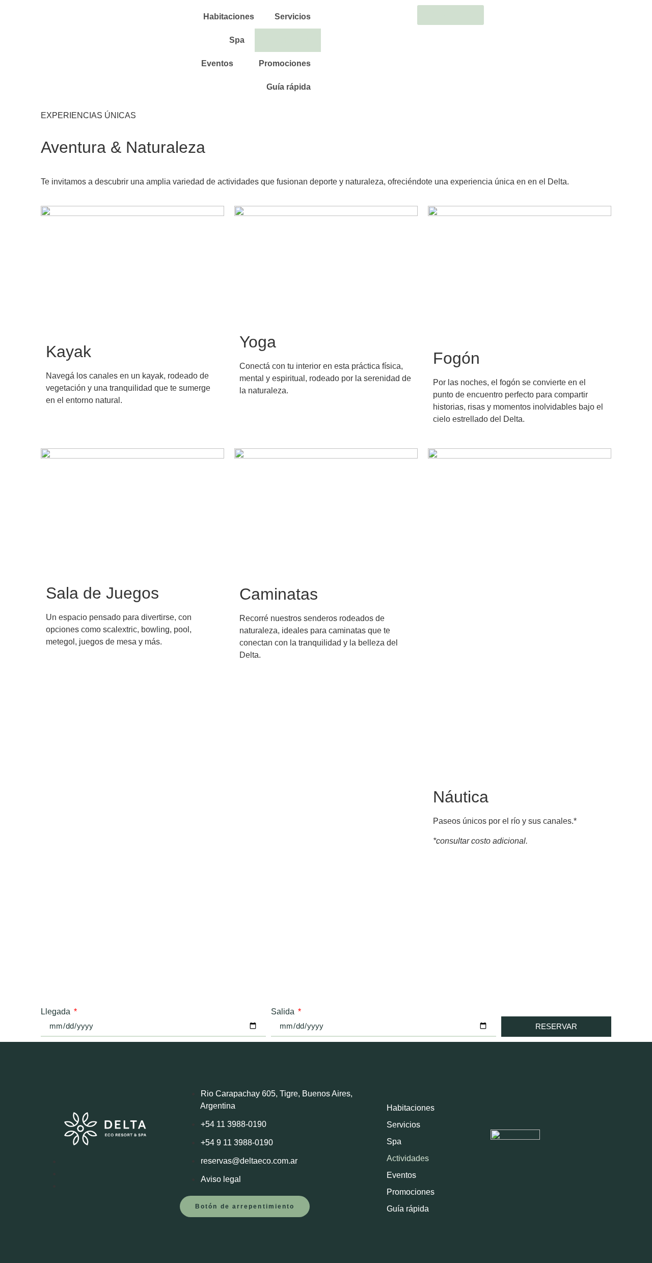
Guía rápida (288, 87)
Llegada (56, 1012)
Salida (283, 1012)
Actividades (288, 40)
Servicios (293, 16)
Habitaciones (228, 16)
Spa (236, 40)
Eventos (217, 63)
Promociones (285, 63)
